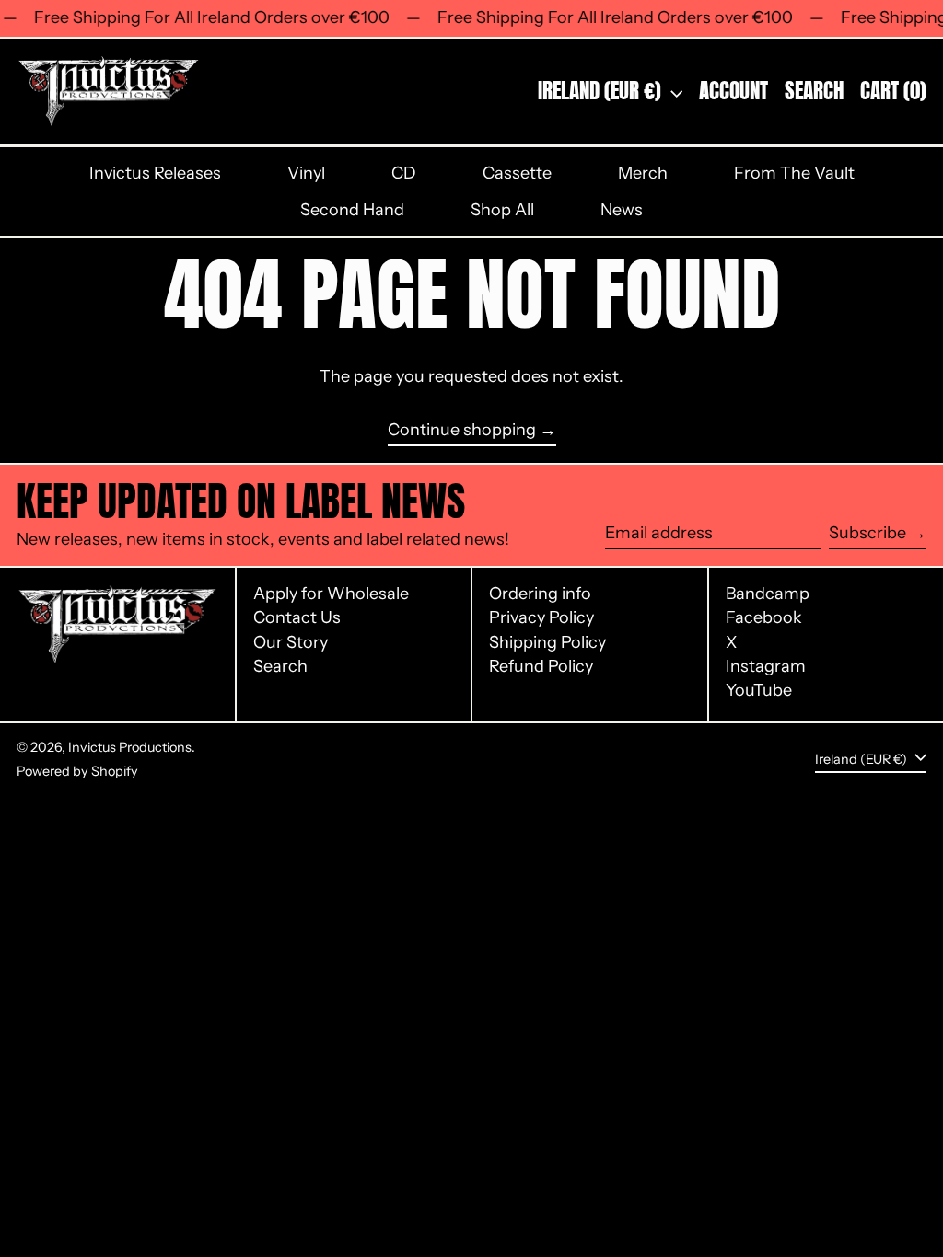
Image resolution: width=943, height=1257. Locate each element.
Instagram (766, 666)
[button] (814, 91)
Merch (643, 173)
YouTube (759, 690)
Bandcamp (767, 594)
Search (280, 666)
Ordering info (540, 593)
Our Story (290, 642)
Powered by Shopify (77, 771)
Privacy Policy (541, 617)
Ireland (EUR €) (602, 90)
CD (403, 173)
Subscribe (867, 533)
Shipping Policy (547, 642)
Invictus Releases (155, 173)
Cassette (517, 173)
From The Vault (794, 173)
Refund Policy (541, 666)
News (621, 210)
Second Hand (352, 210)
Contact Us (297, 617)
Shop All (502, 210)
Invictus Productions (130, 747)
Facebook (764, 618)
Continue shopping (462, 430)
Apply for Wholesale (331, 593)
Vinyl (306, 173)
